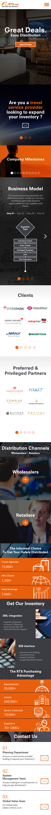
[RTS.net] (12, 4)
